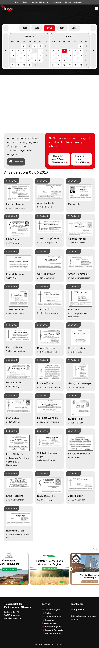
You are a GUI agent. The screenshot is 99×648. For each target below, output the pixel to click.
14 (18, 55)
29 (24, 65)
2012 (37, 28)
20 (69, 60)
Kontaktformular (53, 633)
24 (35, 60)
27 (13, 65)
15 (24, 55)
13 (13, 55)
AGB (76, 619)
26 (64, 65)
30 (29, 65)
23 (29, 60)
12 (64, 55)
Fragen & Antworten (54, 630)
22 (24, 60)
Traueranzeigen (52, 609)
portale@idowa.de (12, 618)
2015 (74, 28)
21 (18, 60)
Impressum (79, 609)
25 (40, 60)
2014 (62, 28)
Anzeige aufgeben (53, 626)
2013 (49, 28)
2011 (25, 28)
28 (18, 65)
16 (29, 55)
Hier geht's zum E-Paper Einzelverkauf (58, 159)
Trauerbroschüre (53, 616)
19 (64, 60)
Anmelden (18, 162)
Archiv (48, 613)
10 (53, 55)
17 (35, 55)
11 (40, 51)
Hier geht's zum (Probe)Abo (80, 159)
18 (40, 55)
